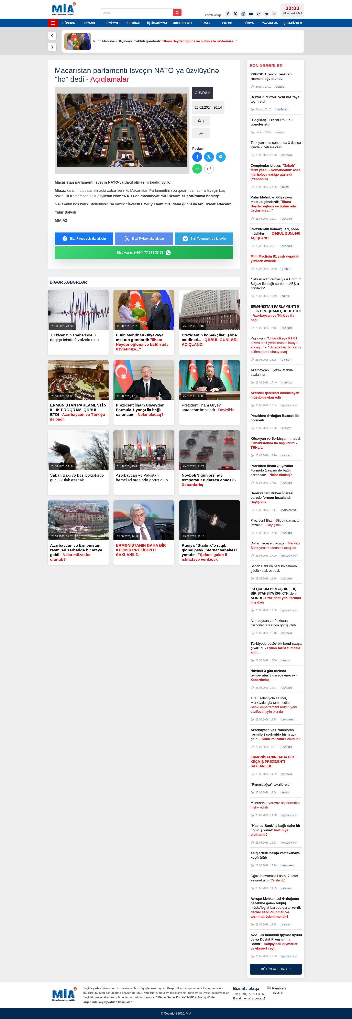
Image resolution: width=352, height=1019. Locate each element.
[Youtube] (251, 14)
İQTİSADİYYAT (157, 23)
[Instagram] (243, 14)
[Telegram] (266, 14)
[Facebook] (228, 14)
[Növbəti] (52, 47)
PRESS (227, 23)
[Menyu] (53, 23)
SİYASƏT (90, 23)
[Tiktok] (259, 14)
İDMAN (205, 23)
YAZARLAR (270, 23)
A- (201, 133)
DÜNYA (249, 23)
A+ (201, 121)
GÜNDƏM (69, 23)
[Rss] (274, 14)
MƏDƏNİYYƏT (182, 23)
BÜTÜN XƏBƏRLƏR (276, 969)
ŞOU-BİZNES (293, 23)
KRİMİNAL (133, 23)
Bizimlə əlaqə (212, 15)
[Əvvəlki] (52, 36)
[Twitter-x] (235, 14)
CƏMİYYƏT (112, 23)
